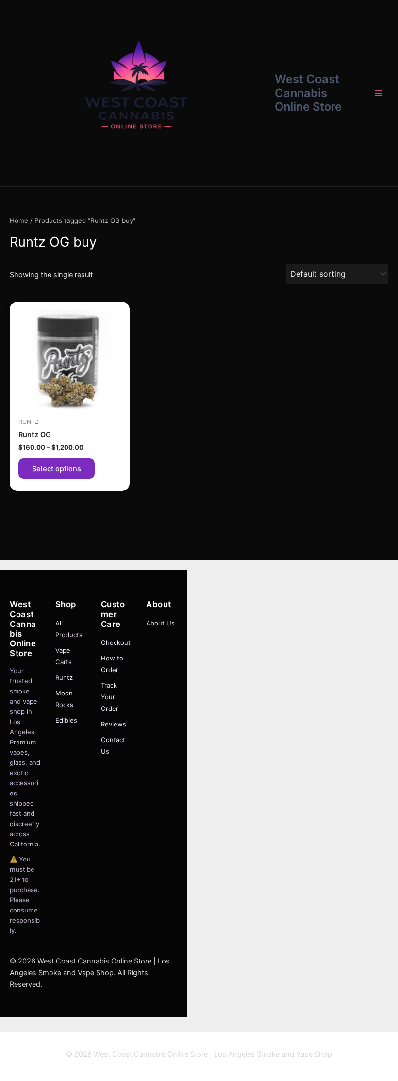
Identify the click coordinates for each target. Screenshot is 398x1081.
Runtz (64, 677)
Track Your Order (109, 696)
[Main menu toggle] (378, 93)
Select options (56, 468)
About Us (160, 623)
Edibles (66, 720)
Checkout (116, 642)
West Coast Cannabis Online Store (308, 93)
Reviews (113, 724)
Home (19, 220)
